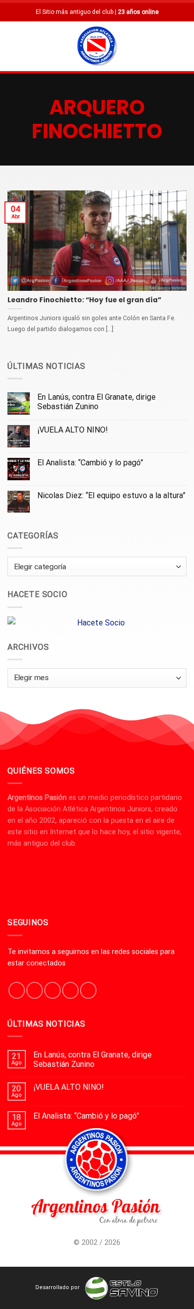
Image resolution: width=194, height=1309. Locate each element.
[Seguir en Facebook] (16, 990)
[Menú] (13, 46)
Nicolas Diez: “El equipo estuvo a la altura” (111, 495)
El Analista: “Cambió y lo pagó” (90, 462)
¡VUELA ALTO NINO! (72, 430)
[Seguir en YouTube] (88, 990)
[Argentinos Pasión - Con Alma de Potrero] (97, 47)
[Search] (183, 46)
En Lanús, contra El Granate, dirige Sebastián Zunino (96, 401)
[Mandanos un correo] (70, 990)
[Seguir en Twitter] (52, 990)
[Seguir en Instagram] (34, 990)
